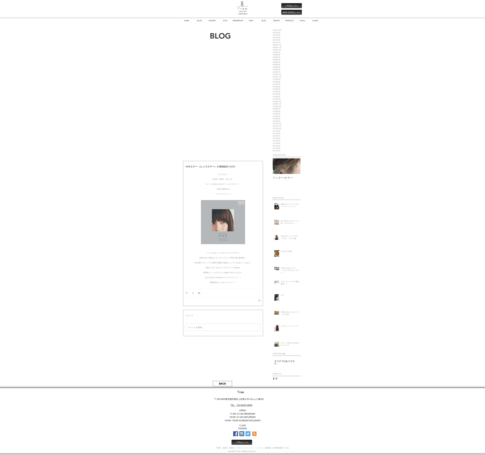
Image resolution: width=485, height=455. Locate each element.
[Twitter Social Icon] (248, 433)
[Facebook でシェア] (187, 293)
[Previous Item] (277, 166)
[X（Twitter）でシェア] (193, 293)
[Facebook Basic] (274, 379)
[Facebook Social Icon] (235, 433)
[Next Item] (296, 166)
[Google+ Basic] (277, 379)
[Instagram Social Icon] (241, 433)
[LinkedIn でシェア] (199, 293)
